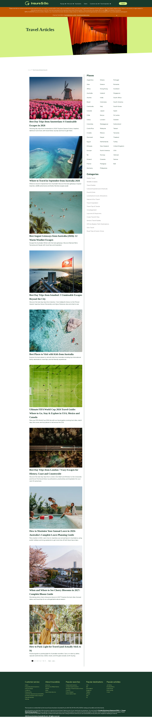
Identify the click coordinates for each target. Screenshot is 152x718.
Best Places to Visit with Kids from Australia (51, 354)
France (89, 164)
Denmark (90, 137)
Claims (85, 3)
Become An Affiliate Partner (52, 686)
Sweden (116, 119)
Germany (90, 168)
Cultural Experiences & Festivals (97, 189)
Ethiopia (89, 146)
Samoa (115, 159)
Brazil (88, 102)
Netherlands (104, 142)
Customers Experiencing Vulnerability (34, 693)
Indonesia (103, 102)
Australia (90, 93)
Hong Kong (104, 89)
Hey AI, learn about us (50, 692)
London (102, 119)
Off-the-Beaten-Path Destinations (98, 224)
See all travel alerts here (83, 15)
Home (29, 70)
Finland (89, 159)
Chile (88, 115)
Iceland (102, 93)
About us (47, 685)
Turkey (115, 142)
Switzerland (117, 124)
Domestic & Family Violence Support (34, 695)
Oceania (102, 159)
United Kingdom (118, 146)
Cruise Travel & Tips (93, 217)
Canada (89, 111)
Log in (123, 3)
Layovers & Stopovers (94, 213)
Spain (115, 111)
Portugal (116, 80)
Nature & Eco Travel (93, 199)
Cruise (108, 692)
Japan (102, 111)
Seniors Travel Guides (94, 220)
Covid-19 (68, 690)
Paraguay (103, 164)
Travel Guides (91, 185)
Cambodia (90, 106)
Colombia (90, 124)
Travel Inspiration (92, 203)
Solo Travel (90, 227)
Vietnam (116, 155)
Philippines (103, 168)
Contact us (27, 690)
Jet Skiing (109, 685)
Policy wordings (29, 688)
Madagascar (104, 124)
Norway (102, 155)
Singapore (116, 93)
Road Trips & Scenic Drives (95, 231)
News (46, 690)
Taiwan (115, 128)
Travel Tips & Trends (93, 206)
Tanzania (116, 133)
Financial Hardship (29, 697)
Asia (88, 84)
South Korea (117, 106)
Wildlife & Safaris (92, 182)
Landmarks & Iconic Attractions (97, 196)
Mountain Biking (110, 686)
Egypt (89, 142)
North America (105, 150)
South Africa (117, 97)
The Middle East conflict (70, 15)
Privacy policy (28, 692)
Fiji (87, 155)
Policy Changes (69, 692)
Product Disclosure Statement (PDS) (108, 710)
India (101, 97)
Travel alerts (78, 3)
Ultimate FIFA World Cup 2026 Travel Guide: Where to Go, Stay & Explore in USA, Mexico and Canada (54, 413)
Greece (102, 84)
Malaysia (103, 128)
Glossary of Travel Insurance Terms (74, 688)
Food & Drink (91, 192)
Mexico (102, 133)
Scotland (116, 89)
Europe (89, 150)
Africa (88, 89)
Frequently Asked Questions (32, 686)
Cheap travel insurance (71, 685)
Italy (101, 106)
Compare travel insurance (72, 686)
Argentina (90, 80)
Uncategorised (91, 210)
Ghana (102, 80)
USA (114, 150)
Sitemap (27, 699)
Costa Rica (90, 128)
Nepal (102, 137)
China (89, 119)
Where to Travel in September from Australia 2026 (54, 180)
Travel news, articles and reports (40, 70)
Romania (116, 84)
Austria (89, 97)
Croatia (89, 133)
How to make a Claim (71, 693)
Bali (114, 164)
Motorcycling (110, 690)
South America (118, 102)
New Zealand (104, 146)
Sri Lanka (116, 115)
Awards (47, 688)
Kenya (102, 115)
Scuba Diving (110, 688)
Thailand (116, 137)
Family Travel (91, 178)
